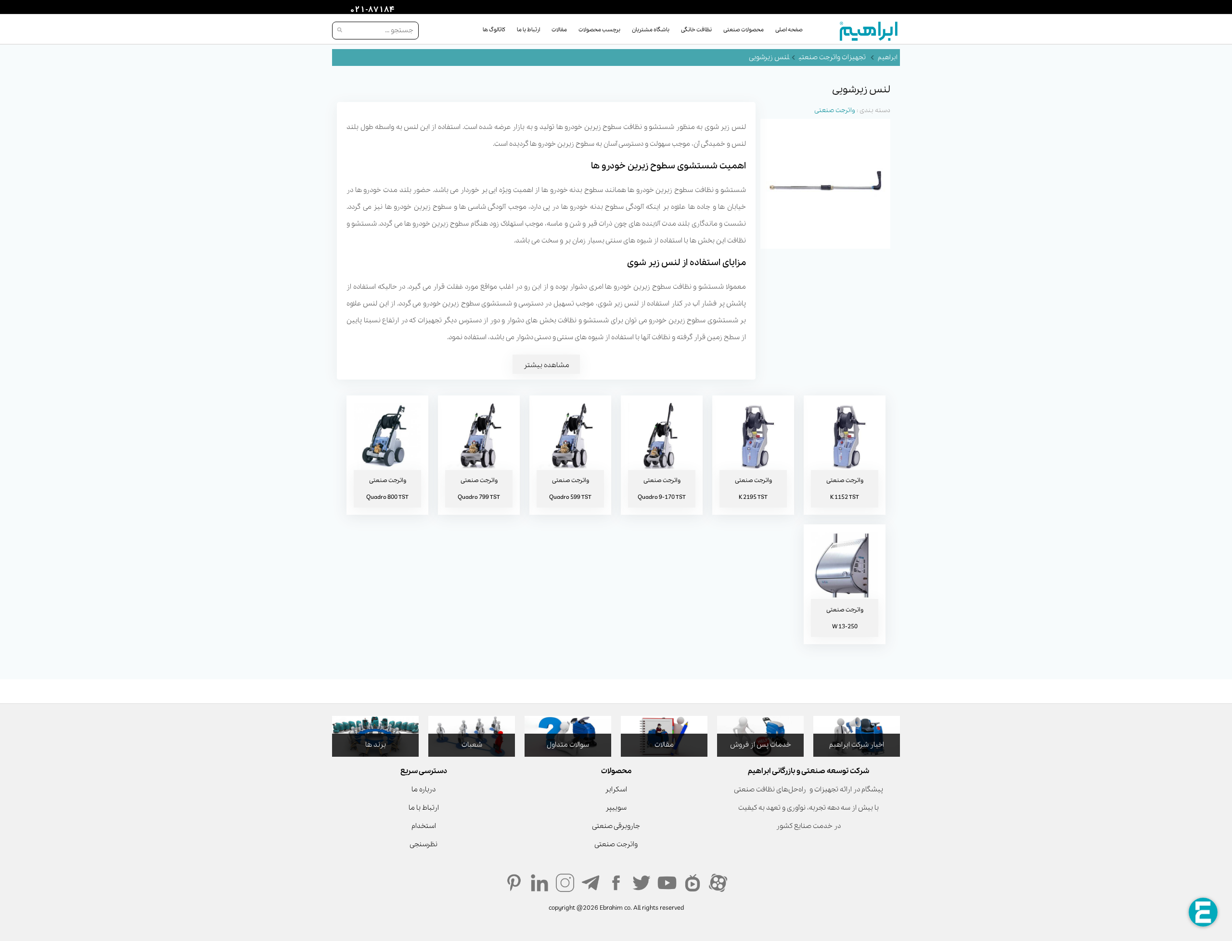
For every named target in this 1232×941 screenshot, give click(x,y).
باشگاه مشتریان (650, 30)
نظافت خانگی (696, 30)
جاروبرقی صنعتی (616, 826)
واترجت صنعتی (834, 110)
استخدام (423, 826)
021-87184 (371, 10)
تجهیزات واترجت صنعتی (832, 57)
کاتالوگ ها (494, 30)
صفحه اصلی (789, 30)
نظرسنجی (423, 844)
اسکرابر (616, 789)
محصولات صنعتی (743, 30)
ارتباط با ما (528, 30)
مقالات (559, 30)
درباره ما (423, 789)
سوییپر (616, 808)
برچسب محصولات (599, 30)
